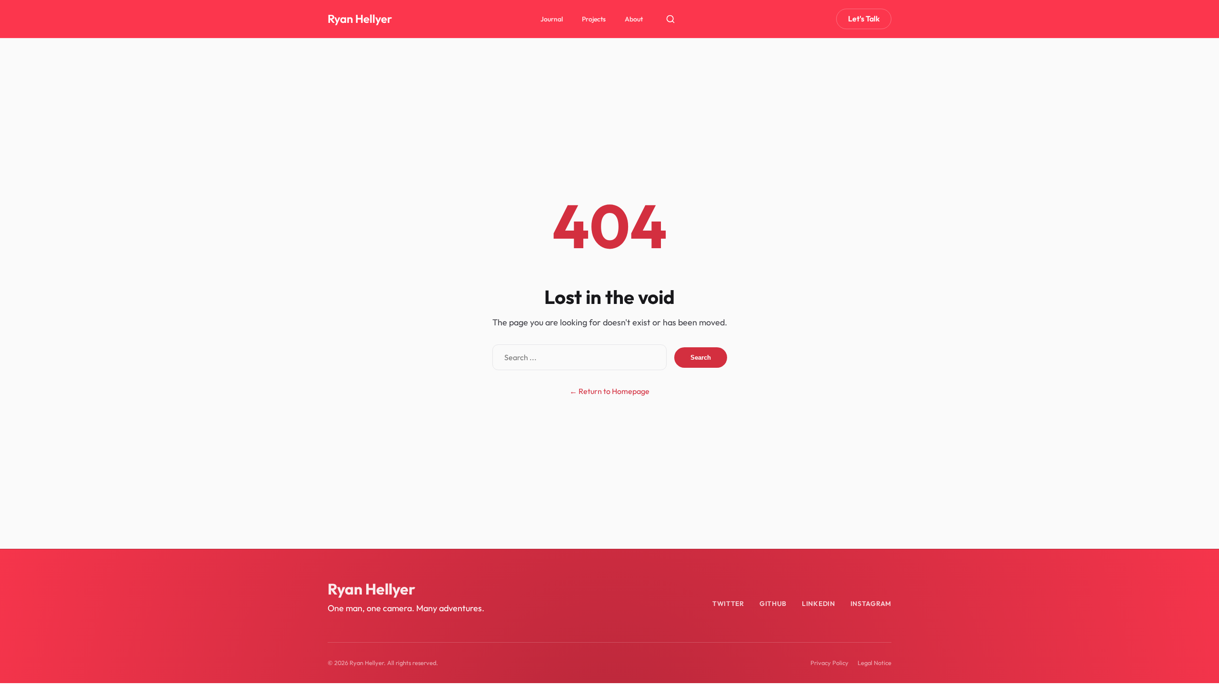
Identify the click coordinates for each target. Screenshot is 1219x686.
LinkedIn (818, 603)
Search (700, 357)
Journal (551, 19)
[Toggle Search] (670, 19)
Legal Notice (874, 662)
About (634, 19)
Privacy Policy (829, 662)
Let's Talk (863, 18)
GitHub (773, 603)
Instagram (870, 603)
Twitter (728, 603)
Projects (594, 19)
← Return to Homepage (609, 391)
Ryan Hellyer (360, 18)
